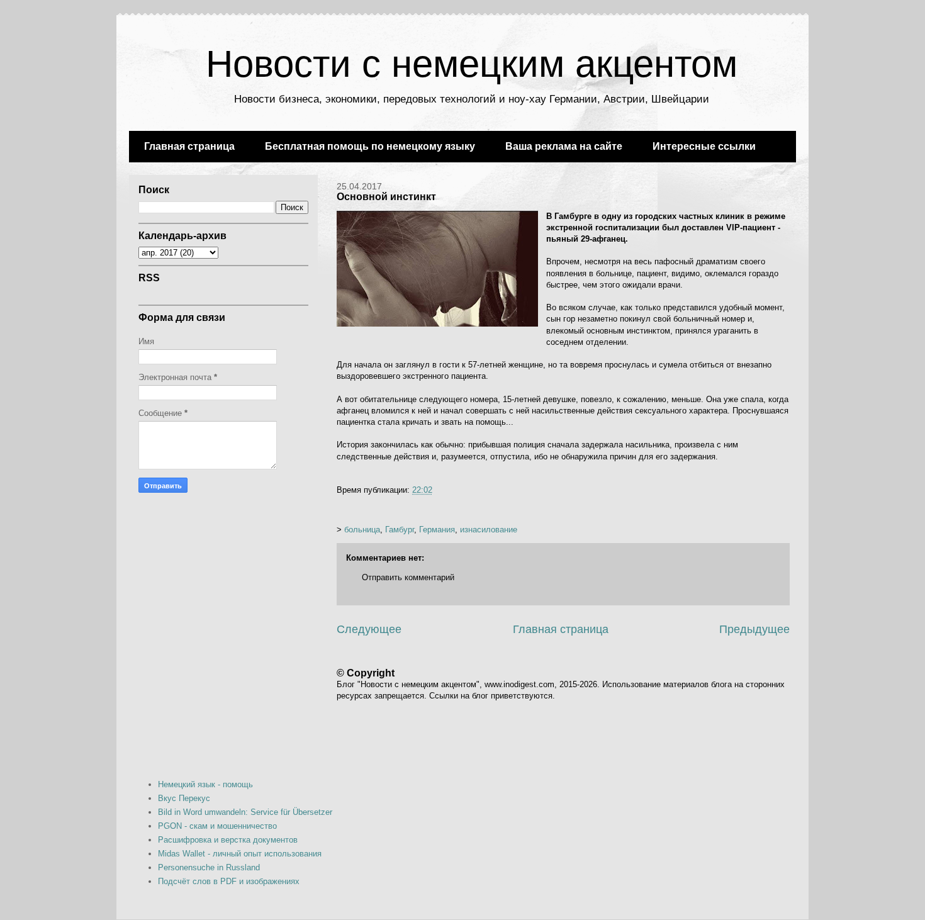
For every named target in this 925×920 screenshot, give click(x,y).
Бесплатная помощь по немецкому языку (370, 146)
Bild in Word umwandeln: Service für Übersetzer (245, 812)
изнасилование (488, 529)
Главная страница (189, 146)
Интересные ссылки (704, 146)
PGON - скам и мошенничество (217, 826)
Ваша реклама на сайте (563, 146)
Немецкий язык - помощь (205, 784)
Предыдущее (754, 629)
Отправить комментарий (408, 577)
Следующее (369, 629)
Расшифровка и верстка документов (228, 839)
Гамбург (399, 529)
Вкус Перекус (184, 798)
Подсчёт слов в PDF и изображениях (229, 881)
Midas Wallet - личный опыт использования (240, 853)
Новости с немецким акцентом (471, 64)
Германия (437, 529)
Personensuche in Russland (209, 867)
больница (362, 529)
